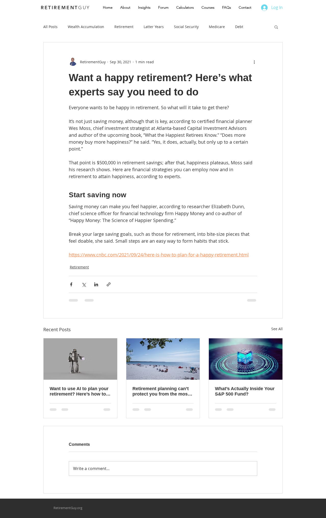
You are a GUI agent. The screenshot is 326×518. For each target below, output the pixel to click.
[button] (276, 27)
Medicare (217, 26)
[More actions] (254, 62)
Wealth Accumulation (86, 26)
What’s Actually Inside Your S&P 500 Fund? (245, 391)
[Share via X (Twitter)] (83, 284)
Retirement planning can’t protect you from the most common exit (160, 391)
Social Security (186, 26)
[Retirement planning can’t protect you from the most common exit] (163, 359)
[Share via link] (108, 284)
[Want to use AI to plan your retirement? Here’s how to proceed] (80, 359)
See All (277, 328)
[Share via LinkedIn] (96, 284)
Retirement (123, 26)
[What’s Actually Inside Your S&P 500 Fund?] (245, 359)
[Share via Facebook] (71, 284)
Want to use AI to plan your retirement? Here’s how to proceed (79, 391)
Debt (239, 26)
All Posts (50, 26)
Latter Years (154, 26)
